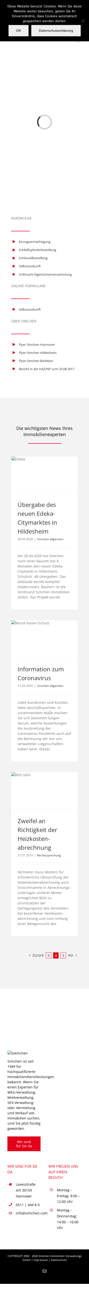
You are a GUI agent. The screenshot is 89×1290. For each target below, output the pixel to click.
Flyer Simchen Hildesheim (38, 352)
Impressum (41, 1260)
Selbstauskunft (30, 266)
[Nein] (82, 20)
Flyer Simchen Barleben (36, 361)
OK (18, 30)
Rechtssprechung (49, 855)
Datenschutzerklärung (56, 30)
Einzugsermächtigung (34, 241)
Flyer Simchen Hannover (37, 344)
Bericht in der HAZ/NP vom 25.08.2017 (46, 369)
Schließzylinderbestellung (37, 250)
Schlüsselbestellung (33, 258)
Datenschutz (59, 1260)
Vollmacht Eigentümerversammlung (45, 274)
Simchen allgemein (50, 539)
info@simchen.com (28, 1213)
